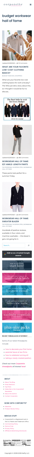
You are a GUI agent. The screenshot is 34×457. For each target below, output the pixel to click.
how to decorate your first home (18, 349)
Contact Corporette (11, 396)
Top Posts (8, 387)
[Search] (28, 245)
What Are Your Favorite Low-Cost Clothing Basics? (15, 69)
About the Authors (11, 394)
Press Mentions (10, 384)
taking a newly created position (18, 358)
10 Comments (22, 63)
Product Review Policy (12, 409)
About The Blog (10, 382)
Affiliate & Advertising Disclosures (15, 431)
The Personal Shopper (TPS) (12, 167)
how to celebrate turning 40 (16, 355)
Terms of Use (9, 426)
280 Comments (23, 157)
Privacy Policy (9, 428)
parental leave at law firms (16, 352)
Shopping (18, 76)
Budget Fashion (8, 76)
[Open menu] (30, 4)
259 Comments (23, 215)
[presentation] (17, 45)
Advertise (8, 406)
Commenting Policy (11, 424)
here (23, 367)
